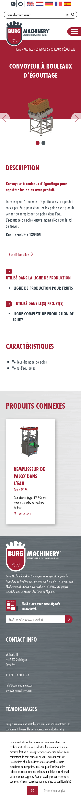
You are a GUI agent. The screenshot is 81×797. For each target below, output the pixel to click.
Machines (28, 49)
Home (18, 49)
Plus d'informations (19, 254)
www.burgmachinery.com (19, 690)
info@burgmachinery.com (19, 685)
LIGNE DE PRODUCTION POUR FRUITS (43, 288)
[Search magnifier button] (73, 14)
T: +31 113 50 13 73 (17, 674)
